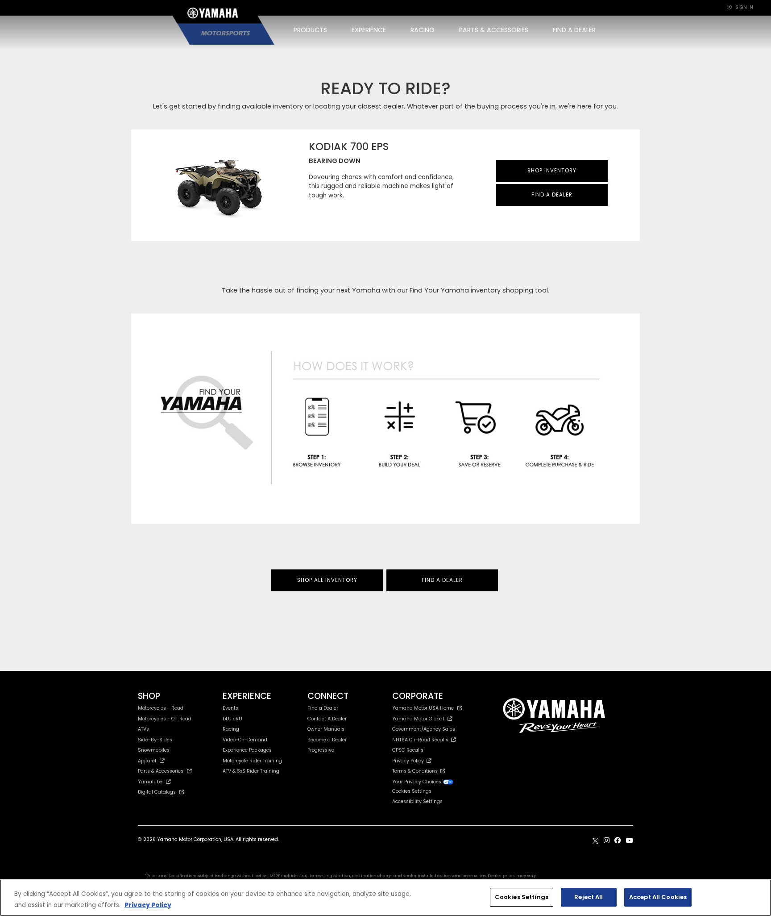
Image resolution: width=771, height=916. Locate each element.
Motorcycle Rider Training (252, 760)
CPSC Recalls (407, 750)
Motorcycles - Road (160, 708)
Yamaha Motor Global (418, 718)
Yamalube (150, 781)
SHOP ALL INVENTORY (327, 580)
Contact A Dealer (327, 718)
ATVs (143, 729)
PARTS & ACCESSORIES (493, 29)
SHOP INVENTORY (551, 170)
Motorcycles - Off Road (164, 718)
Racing (231, 729)
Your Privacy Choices (417, 781)
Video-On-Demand (245, 739)
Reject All (588, 897)
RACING (422, 29)
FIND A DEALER (574, 29)
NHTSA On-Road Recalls (421, 739)
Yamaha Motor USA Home (423, 708)
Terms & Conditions (416, 771)
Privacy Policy (409, 760)
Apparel (147, 760)
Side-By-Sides (155, 739)
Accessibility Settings (417, 801)
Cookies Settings (521, 897)
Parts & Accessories (160, 771)
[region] (385, 897)
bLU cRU (232, 718)
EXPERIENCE (369, 29)
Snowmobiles (154, 750)
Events (230, 708)
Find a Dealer (322, 708)
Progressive (320, 750)
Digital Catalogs (157, 792)
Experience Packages (247, 750)
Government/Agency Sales (423, 729)
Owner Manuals (325, 729)
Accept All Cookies (658, 897)
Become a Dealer (327, 739)
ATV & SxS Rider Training (251, 771)
